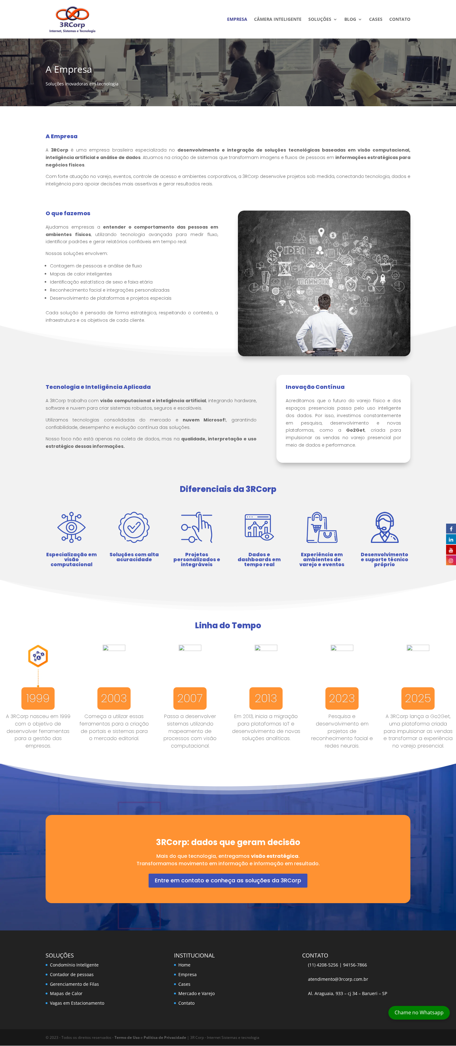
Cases (375, 19)
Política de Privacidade (165, 1037)
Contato (399, 19)
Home (184, 965)
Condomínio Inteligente (74, 965)
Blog (350, 19)
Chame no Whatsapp (419, 1012)
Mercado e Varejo (196, 993)
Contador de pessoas (72, 974)
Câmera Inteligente (278, 19)
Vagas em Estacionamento (77, 1003)
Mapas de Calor (66, 993)
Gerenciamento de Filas (74, 984)
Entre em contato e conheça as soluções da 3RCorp (228, 880)
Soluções (319, 19)
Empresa (237, 19)
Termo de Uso (127, 1037)
